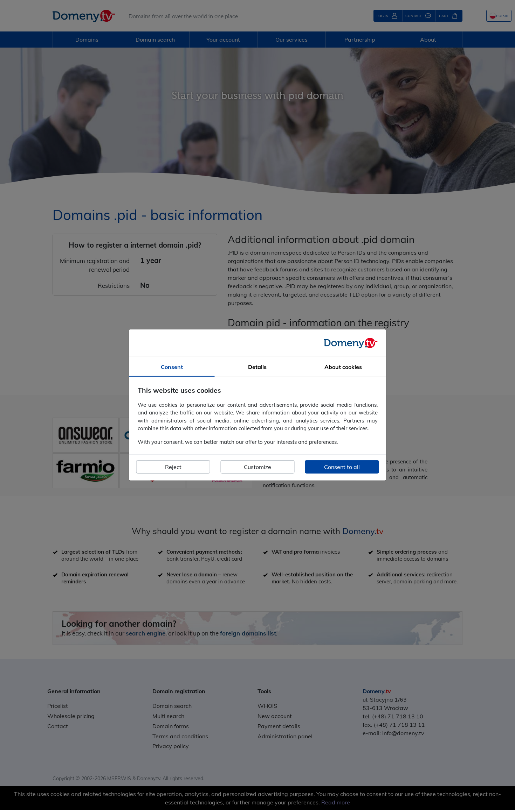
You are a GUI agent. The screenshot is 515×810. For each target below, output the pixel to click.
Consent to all (342, 466)
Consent (172, 366)
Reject (173, 466)
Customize (257, 466)
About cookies (343, 366)
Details (257, 366)
